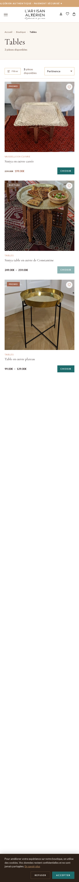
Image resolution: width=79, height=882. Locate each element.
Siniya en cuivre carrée (19, 161)
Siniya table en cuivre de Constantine (29, 260)
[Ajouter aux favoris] (69, 87)
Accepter (63, 875)
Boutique (21, 32)
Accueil (8, 32)
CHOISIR (65, 171)
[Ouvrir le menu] (5, 15)
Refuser (40, 875)
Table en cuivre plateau (20, 359)
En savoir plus (32, 866)
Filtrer (12, 71)
